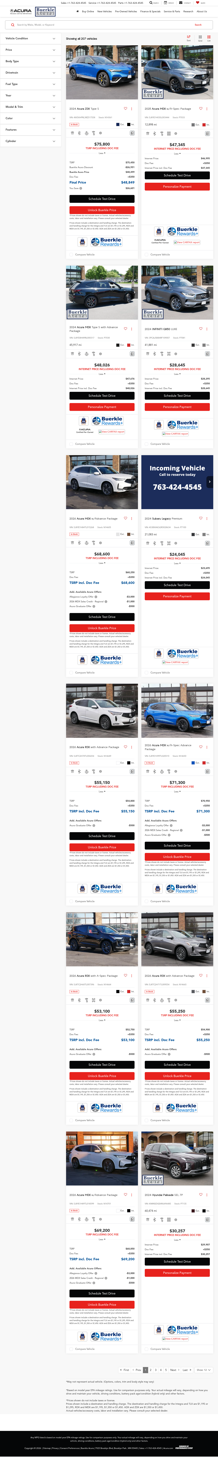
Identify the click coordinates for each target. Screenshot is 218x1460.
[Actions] (132, 109)
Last (186, 1370)
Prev (137, 1370)
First (125, 1370)
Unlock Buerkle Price (102, 210)
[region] (102, 175)
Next (174, 1370)
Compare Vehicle (85, 254)
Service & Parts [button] (172, 11)
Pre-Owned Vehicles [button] (126, 11)
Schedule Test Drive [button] (102, 199)
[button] (134, 72)
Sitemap (47, 1448)
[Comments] (132, 133)
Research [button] (188, 11)
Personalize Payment (177, 187)
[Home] (77, 11)
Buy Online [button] (88, 11)
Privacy (55, 1448)
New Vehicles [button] (104, 11)
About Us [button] (202, 11)
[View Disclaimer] (101, 133)
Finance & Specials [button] (150, 11)
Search (198, 24)
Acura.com (168, 1448)
